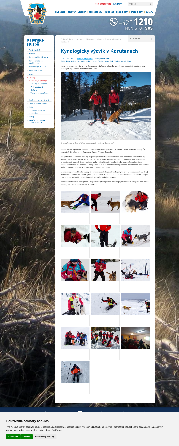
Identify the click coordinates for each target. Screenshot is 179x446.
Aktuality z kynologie (94, 39)
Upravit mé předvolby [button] (44, 437)
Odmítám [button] (27, 437)
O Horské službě (67, 39)
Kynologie (79, 39)
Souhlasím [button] (13, 437)
